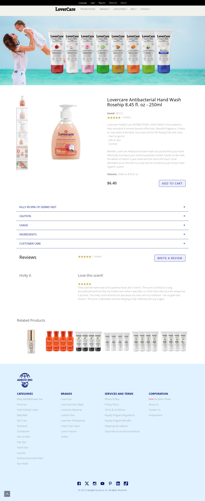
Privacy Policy (112, 404)
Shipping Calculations (116, 426)
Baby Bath (22, 415)
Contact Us (154, 409)
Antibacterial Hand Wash (30, 458)
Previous (20, 341)
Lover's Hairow (69, 431)
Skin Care (22, 420)
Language (83, 3)
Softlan (64, 436)
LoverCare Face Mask (72, 404)
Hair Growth (23, 436)
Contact (145, 9)
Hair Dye (21, 442)
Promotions (87, 9)
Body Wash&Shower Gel (30, 399)
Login (92, 3)
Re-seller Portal (159, 399)
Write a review (169, 258)
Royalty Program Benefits (118, 420)
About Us (154, 404)
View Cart (113, 3)
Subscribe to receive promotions (122, 431)
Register (102, 3)
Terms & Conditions (115, 409)
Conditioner (23, 431)
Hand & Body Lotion (27, 409)
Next (184, 341)
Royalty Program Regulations (120, 415)
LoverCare (66, 399)
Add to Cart (172, 183)
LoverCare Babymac (71, 409)
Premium (22, 404)
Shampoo (22, 426)
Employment (155, 415)
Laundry (21, 453)
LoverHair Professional (73, 420)
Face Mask (22, 463)
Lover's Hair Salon (70, 426)
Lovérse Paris (68, 415)
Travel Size (22, 447)
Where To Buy (112, 399)
